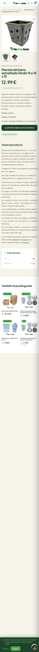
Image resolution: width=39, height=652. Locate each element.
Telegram (25, 242)
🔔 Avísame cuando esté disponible (19, 128)
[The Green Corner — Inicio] (19, 2)
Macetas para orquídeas (15, 10)
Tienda (4, 10)
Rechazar (6, 649)
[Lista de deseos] (28, 3)
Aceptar (15, 649)
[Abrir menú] (4, 3)
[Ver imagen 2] (15, 57)
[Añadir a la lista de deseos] (3, 314)
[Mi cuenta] (32, 3)
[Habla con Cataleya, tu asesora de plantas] (34, 647)
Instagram (25, 240)
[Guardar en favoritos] (34, 19)
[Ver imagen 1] (6, 57)
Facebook (16, 240)
